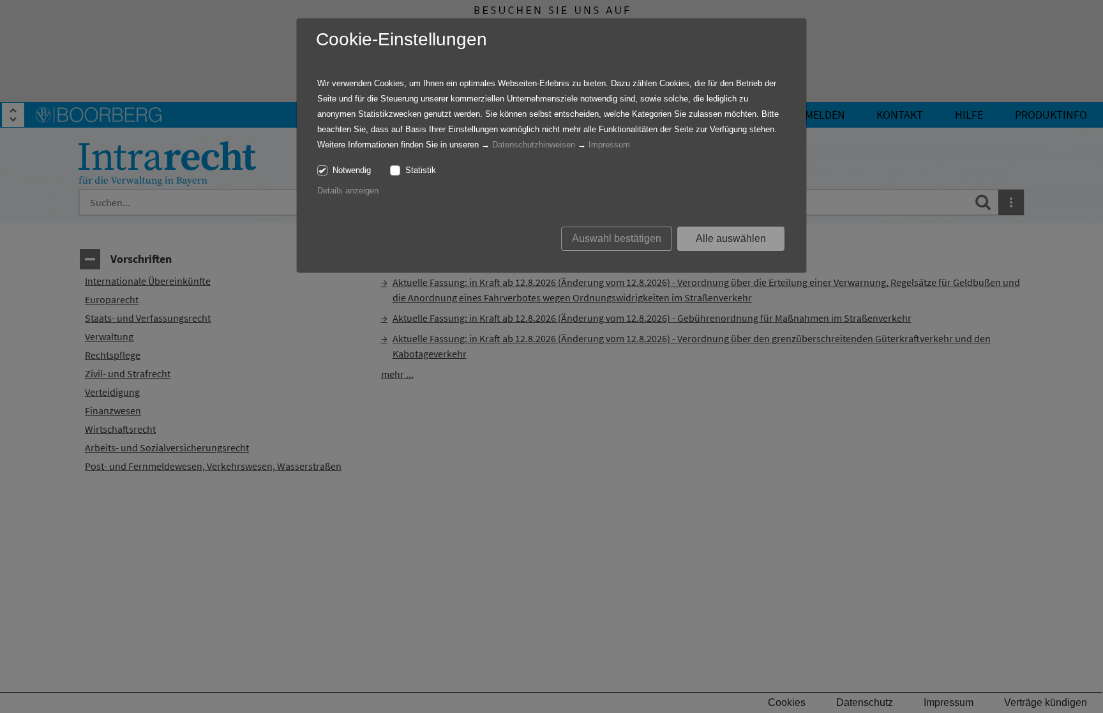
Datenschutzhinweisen (533, 144)
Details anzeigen (348, 190)
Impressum (609, 144)
